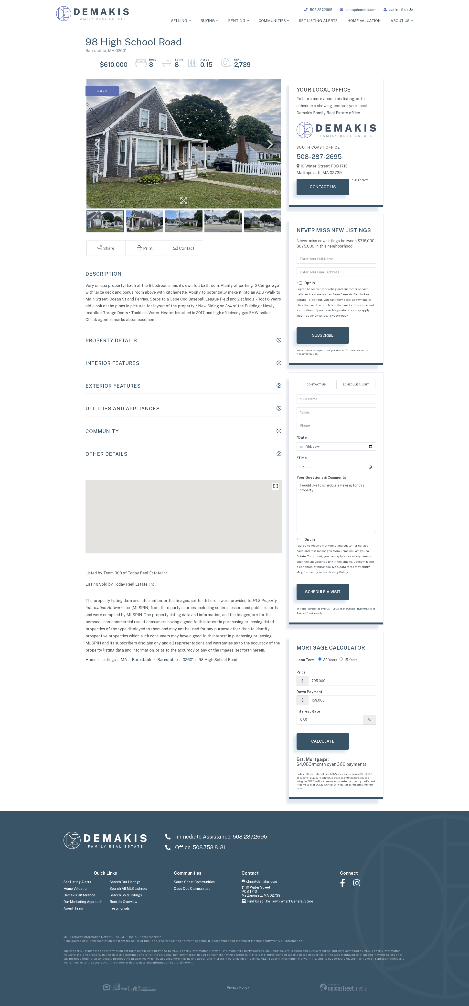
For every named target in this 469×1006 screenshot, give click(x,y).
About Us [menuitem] (400, 21)
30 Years (330, 660)
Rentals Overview (123, 902)
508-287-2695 (319, 156)
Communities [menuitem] (272, 21)
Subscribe (323, 335)
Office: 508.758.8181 (200, 847)
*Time (302, 458)
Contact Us (323, 187)
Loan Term (306, 660)
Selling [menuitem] (179, 21)
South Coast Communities (194, 882)
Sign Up (407, 9)
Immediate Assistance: (220, 836)
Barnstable (142, 659)
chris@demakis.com (361, 10)
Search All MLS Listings (128, 889)
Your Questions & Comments (321, 477)
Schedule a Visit (356, 384)
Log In (393, 9)
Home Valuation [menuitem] (364, 21)
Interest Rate (308, 711)
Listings (108, 659)
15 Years (351, 660)
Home (90, 659)
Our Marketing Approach (83, 902)
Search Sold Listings (126, 895)
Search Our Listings (125, 882)
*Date (302, 437)
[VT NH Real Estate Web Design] (343, 987)
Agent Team (73, 908)
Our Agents (360, 180)
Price (301, 672)
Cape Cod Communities (192, 889)
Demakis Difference (79, 895)
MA (124, 659)
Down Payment (309, 692)
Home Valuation (76, 889)
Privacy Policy (338, 315)
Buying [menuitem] (208, 21)
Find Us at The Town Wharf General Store (280, 901)
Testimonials (120, 908)
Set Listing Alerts (77, 882)
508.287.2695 (321, 10)
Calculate (322, 741)
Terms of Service (306, 613)
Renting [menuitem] (236, 21)
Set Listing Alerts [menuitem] (318, 21)
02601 (188, 659)
